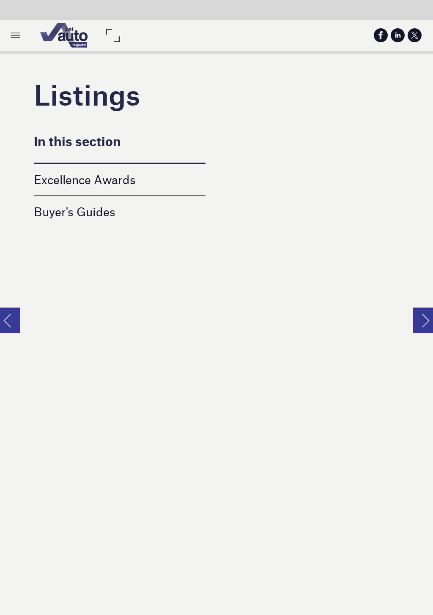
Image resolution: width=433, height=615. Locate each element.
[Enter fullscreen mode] (112, 35)
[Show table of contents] (15, 35)
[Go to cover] (64, 35)
